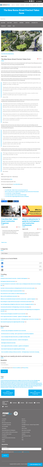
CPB (28, 380)
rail (11, 384)
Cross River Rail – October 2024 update (13, 193)
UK (37, 385)
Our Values (24, 422)
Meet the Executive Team (6, 422)
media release (11, 53)
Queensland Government (6, 384)
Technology (3, 26)
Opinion (9, 26)
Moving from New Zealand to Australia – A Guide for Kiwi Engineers (15, 278)
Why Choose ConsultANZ (26, 430)
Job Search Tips (34, 22)
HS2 (15, 381)
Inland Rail (34, 381)
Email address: (3, 362)
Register (34, 4)
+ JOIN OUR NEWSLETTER (35, 464)
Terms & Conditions (17, 367)
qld (36, 383)
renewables (25, 384)
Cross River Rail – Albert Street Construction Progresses (16, 190)
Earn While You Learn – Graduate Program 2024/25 (30, 424)
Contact (41, 4)
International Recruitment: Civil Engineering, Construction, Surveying (16, 307)
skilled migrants (39, 384)
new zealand (30, 383)
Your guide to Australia (26, 432)
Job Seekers (22, 4)
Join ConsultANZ (5, 426)
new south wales (24, 383)
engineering (37, 380)
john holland (8, 383)
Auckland (6, 380)
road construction (31, 384)
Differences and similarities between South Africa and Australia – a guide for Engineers (19, 299)
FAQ (31, 4)
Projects (15, 22)
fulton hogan (11, 381)
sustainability (14, 385)
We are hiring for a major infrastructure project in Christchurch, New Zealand (17, 301)
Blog (37, 4)
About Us (13, 4)
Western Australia (19, 387)
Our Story (3, 420)
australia (10, 380)
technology (30, 385)
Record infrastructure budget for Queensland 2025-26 (12, 290)
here (11, 179)
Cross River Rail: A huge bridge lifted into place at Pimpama (17, 196)
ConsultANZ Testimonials (6, 424)
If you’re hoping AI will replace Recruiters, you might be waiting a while (15, 336)
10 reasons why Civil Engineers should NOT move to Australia (14, 313)
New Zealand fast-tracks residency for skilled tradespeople (14, 293)
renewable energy (19, 384)
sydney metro (23, 385)
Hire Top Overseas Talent (26, 436)
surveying (9, 385)
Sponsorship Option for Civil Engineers (8, 430)
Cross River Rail (16, 184)
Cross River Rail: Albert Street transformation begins (16, 194)
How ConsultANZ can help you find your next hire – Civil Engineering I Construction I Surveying (21, 319)
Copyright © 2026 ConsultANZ (15, 464)
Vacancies (17, 4)
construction (24, 380)
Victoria (40, 385)
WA (1, 387)
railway (14, 384)
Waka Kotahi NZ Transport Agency (9, 387)
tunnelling (35, 385)
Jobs (14, 26)
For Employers (4, 436)
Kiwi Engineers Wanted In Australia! (9, 281)
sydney (18, 385)
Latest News (9, 22)
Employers (27, 4)
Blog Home (3, 22)
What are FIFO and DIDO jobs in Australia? (10, 296)
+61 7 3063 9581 (39, 1)
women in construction (28, 387)
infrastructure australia (27, 381)
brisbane (13, 380)
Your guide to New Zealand (6, 434)
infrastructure (19, 381)
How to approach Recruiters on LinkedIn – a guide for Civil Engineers (16, 316)
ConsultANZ (4, 419)
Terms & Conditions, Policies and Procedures (10, 432)
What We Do (24, 420)
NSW (34, 383)
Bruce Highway (19, 380)
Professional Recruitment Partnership (8, 437)
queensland (39, 383)
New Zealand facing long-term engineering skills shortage (13, 321)
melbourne (19, 383)
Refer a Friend (24, 428)
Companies (21, 22)
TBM (27, 385)
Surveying (27, 22)
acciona (2, 380)
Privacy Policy (25, 367)
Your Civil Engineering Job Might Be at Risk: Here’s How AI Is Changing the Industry (18, 304)
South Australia (4, 385)
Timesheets (26, 1)
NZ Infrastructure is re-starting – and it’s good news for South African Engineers (17, 333)
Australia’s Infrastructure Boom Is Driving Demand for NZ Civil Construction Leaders (19, 288)
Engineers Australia (5, 381)
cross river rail (4, 53)
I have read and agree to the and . (15, 367)
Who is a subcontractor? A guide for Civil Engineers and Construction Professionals (22, 191)
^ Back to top (3, 242)
